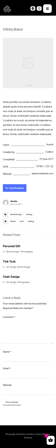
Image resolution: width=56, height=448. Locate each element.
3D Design (11, 267)
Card (22, 221)
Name (7, 351)
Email (6, 368)
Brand (13, 221)
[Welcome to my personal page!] (7, 9)
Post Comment (12, 402)
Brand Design (16, 214)
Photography (26, 251)
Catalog (29, 214)
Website (7, 385)
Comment (9, 317)
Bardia (14, 201)
